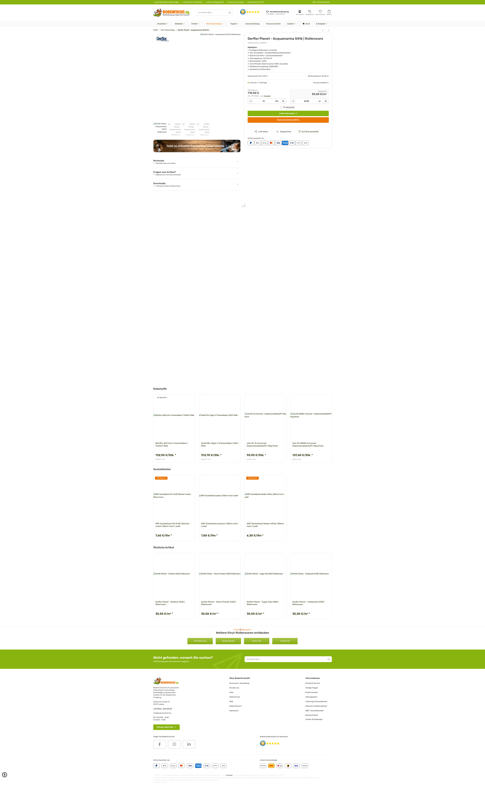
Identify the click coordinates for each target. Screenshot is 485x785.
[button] (300, 12)
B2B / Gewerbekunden (321, 2)
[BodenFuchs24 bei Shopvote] (250, 12)
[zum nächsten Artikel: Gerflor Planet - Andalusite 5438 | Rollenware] (329, 30)
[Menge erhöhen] (283, 101)
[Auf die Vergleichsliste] (184, 399)
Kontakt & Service (312, 683)
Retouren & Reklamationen (316, 706)
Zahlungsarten (311, 697)
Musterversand (311, 692)
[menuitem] (162, 24)
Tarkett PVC (285, 641)
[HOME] (171, 12)
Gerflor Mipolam (228, 641)
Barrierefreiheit (311, 715)
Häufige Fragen (311, 688)
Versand (267, 96)
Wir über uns (234, 688)
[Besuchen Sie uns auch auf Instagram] (174, 744)
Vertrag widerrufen (165, 727)
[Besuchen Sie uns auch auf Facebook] (159, 744)
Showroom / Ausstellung (239, 683)
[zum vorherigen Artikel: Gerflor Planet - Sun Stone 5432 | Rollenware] (323, 30)
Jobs (231, 692)
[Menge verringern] (251, 101)
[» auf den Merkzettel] (190, 399)
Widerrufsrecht (235, 706)
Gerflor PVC (256, 641)
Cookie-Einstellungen (314, 719)
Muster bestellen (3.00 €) (288, 120)
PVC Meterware (200, 641)
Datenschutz (234, 697)
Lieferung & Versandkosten (316, 701)
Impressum (233, 711)
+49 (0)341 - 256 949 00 (162, 709)
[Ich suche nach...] (230, 12)
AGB (231, 701)
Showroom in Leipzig (236, 2)
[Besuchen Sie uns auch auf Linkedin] (189, 744)
